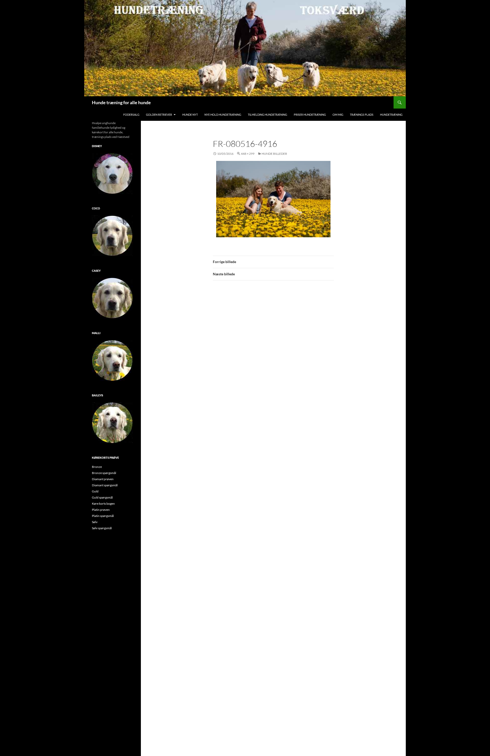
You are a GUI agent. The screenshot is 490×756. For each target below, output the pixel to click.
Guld (95, 491)
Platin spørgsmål (103, 516)
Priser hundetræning (310, 114)
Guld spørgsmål (102, 497)
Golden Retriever (159, 114)
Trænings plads (361, 114)
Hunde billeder (274, 154)
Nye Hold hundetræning (222, 114)
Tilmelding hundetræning (267, 114)
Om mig (338, 114)
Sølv (94, 522)
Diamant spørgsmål (105, 485)
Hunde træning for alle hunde (121, 102)
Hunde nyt (190, 114)
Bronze (97, 467)
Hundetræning (391, 114)
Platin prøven (101, 510)
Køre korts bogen (103, 503)
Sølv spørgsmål (102, 528)
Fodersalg (131, 114)
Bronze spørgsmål (104, 473)
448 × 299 (247, 154)
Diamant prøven (103, 479)
